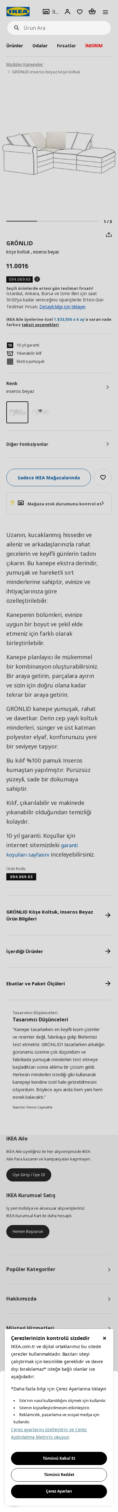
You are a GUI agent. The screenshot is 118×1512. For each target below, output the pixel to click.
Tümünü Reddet (59, 1474)
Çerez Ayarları (59, 1491)
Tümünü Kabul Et (59, 1458)
